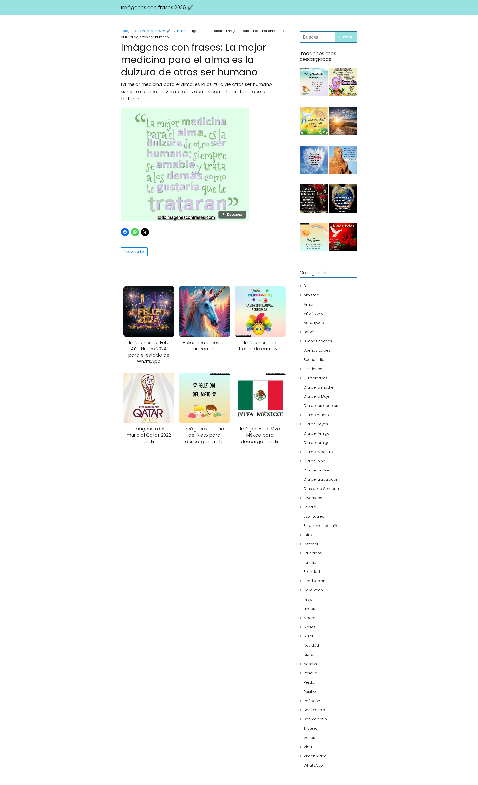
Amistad (311, 295)
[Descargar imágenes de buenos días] (314, 122)
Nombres (312, 663)
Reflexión (312, 700)
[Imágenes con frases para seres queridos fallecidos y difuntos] (314, 160)
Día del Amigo (317, 433)
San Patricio (314, 709)
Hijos (308, 599)
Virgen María (315, 756)
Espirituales (314, 516)
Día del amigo (317, 442)
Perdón (310, 682)
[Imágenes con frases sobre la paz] (343, 199)
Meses (310, 626)
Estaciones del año (321, 525)
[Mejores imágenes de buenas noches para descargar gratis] (343, 238)
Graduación (314, 580)
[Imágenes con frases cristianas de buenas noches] (314, 199)
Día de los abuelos (321, 405)
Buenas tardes (317, 350)
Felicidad (312, 571)
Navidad (311, 645)
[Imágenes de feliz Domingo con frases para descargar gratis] (314, 83)
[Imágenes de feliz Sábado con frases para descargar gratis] (314, 238)
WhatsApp (313, 765)
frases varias (134, 251)
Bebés (309, 331)
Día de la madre (319, 387)
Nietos (309, 654)
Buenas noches (318, 341)
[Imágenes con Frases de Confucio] (343, 160)
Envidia (310, 507)
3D (306, 285)
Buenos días (315, 359)
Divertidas (313, 497)
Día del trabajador (320, 479)
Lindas (309, 608)
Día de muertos (318, 414)
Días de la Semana (321, 488)
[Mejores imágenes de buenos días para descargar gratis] (343, 83)
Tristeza (311, 728)
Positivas (312, 691)
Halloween (313, 590)
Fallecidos (313, 553)
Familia (310, 562)
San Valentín (315, 719)
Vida (308, 746)
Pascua (310, 673)
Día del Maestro (318, 451)
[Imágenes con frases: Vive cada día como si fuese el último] (343, 122)
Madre (309, 617)
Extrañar (311, 544)
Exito (308, 534)
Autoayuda (314, 322)
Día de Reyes (316, 424)
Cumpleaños (316, 378)
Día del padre (316, 470)
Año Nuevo (314, 313)
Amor (309, 304)
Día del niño (314, 461)
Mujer (308, 636)
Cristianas (313, 368)
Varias (309, 737)
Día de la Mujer (317, 396)
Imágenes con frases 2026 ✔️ (157, 7)
